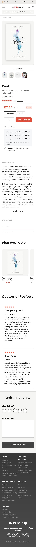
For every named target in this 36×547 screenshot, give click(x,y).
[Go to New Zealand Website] (23, 534)
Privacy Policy (7, 512)
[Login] (29, 7)
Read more (17, 211)
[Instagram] (25, 523)
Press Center (22, 490)
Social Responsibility (25, 463)
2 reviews (20, 101)
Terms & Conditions (9, 515)
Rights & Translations (9, 476)
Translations (22, 493)
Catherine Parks (7, 97)
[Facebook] (22, 523)
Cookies (5, 509)
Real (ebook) (7, 278)
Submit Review (18, 444)
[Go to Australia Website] (18, 534)
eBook (21, 113)
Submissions (6, 468)
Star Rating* (8, 406)
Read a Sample (18, 69)
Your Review (8, 418)
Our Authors (6, 463)
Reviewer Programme (9, 473)
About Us (5, 460)
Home (4, 17)
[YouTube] (14, 523)
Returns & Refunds (8, 487)
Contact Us (6, 485)
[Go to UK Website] (9, 534)
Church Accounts (8, 500)
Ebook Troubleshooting (10, 517)
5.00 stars (7, 100)
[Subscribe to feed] (10, 523)
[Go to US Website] (14, 534)
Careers (5, 470)
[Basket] (33, 8)
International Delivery (9, 493)
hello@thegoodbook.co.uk (13, 528)
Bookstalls (21, 487)
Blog (19, 485)
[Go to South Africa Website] (27, 534)
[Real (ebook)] (15, 262)
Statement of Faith (9, 465)
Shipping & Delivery (9, 490)
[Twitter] (18, 523)
